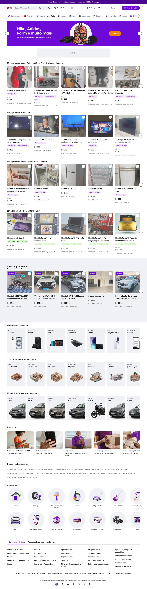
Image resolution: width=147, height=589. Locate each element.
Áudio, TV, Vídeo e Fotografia (45, 560)
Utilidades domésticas (123, 556)
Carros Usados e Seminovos (18, 553)
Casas (9, 564)
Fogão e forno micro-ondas (62, 473)
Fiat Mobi (107, 469)
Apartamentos (66, 550)
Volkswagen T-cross (34, 469)
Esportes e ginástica (96, 560)
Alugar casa (21, 477)
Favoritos (30, 16)
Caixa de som (40, 473)
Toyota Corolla (89, 469)
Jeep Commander (47, 469)
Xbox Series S (94, 473)
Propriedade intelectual (73, 573)
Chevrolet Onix (11, 469)
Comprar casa (11, 477)
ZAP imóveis (119, 573)
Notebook (49, 473)
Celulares (99, 16)
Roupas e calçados (95, 557)
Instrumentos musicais (123, 559)
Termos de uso (41, 573)
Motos (9, 557)
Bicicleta (103, 473)
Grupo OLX (109, 573)
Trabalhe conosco (98, 573)
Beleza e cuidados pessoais (98, 564)
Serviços (64, 560)
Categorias (15, 16)
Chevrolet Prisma (77, 469)
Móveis (124, 16)
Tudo (53, 16)
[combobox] (33, 8)
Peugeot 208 (22, 469)
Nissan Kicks (99, 469)
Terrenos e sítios (94, 553)
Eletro (135, 16)
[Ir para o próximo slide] (141, 86)
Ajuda (18, 573)
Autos (74, 16)
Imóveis (63, 16)
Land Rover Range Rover (62, 469)
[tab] (16, 542)
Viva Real (128, 573)
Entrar (113, 8)
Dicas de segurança (28, 573)
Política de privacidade (55, 573)
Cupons (42, 16)
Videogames (39, 557)
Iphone (126, 469)
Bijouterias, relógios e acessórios (123, 551)
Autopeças (86, 16)
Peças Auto (65, 553)
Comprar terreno (32, 477)
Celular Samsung (12, 473)
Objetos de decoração (123, 566)
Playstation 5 (30, 473)
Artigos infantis (94, 550)
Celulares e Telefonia (15, 550)
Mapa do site (86, 573)
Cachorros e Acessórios (43, 564)
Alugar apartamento (129, 473)
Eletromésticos (40, 553)
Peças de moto (121, 563)
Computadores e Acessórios (18, 560)
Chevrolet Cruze (117, 469)
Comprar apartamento (114, 473)
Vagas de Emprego (68, 557)
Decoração (112, 16)
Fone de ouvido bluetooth (80, 473)
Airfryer (22, 473)
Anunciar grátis (132, 8)
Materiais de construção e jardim (71, 565)
